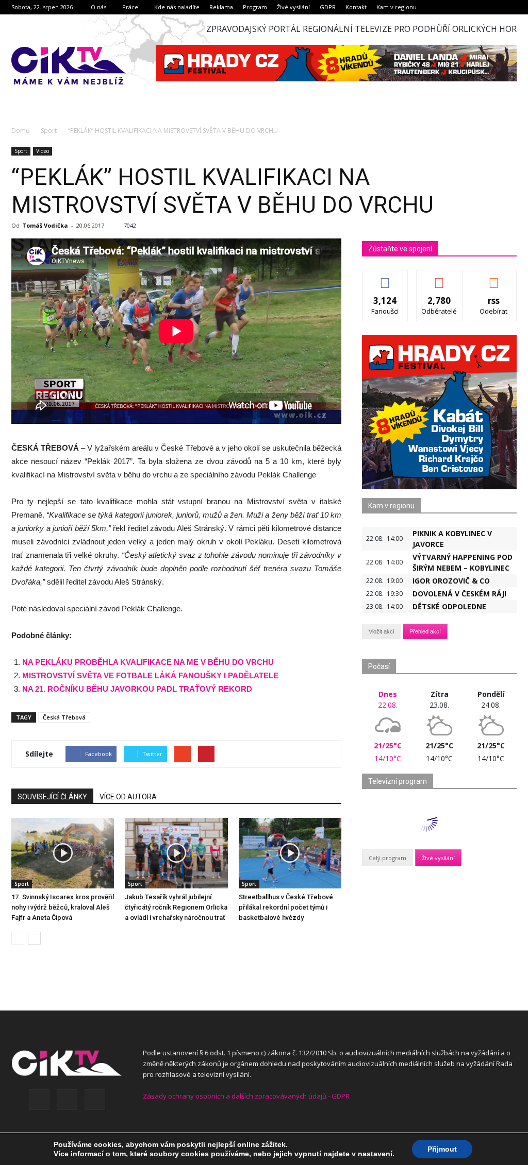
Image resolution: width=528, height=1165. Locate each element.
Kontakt (356, 7)
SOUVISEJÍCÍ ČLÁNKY (52, 797)
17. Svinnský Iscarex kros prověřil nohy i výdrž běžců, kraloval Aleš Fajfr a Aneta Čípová (62, 907)
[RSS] (67, 1099)
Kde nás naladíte (177, 7)
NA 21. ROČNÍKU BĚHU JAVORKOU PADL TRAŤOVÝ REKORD (137, 688)
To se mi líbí (385, 278)
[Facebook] (39, 1099)
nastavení (375, 1154)
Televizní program (397, 781)
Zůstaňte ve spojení (400, 249)
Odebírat (439, 278)
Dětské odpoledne (449, 606)
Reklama (221, 7)
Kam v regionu (396, 7)
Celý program (387, 858)
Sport (20, 151)
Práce (130, 7)
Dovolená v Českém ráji (459, 593)
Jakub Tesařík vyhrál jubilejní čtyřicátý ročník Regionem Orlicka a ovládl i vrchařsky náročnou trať (176, 907)
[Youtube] (95, 1099)
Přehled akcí (425, 631)
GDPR (328, 7)
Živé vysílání (293, 7)
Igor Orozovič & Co (451, 581)
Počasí (379, 666)
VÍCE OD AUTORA (128, 797)
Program (255, 7)
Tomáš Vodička (45, 225)
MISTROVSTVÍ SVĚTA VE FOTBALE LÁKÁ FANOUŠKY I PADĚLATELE (150, 675)
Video (42, 151)
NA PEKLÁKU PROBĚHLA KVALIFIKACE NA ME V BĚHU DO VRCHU (148, 662)
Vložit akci (381, 631)
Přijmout (442, 1149)
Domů (20, 130)
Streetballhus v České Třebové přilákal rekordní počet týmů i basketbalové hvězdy (286, 907)
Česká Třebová (64, 717)
